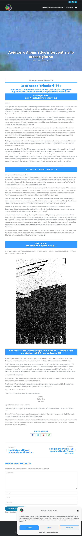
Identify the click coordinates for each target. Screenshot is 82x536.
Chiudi (49, 528)
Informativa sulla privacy (52, 532)
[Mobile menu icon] (76, 7)
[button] (78, 511)
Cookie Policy (42, 532)
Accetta (29, 528)
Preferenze (69, 528)
